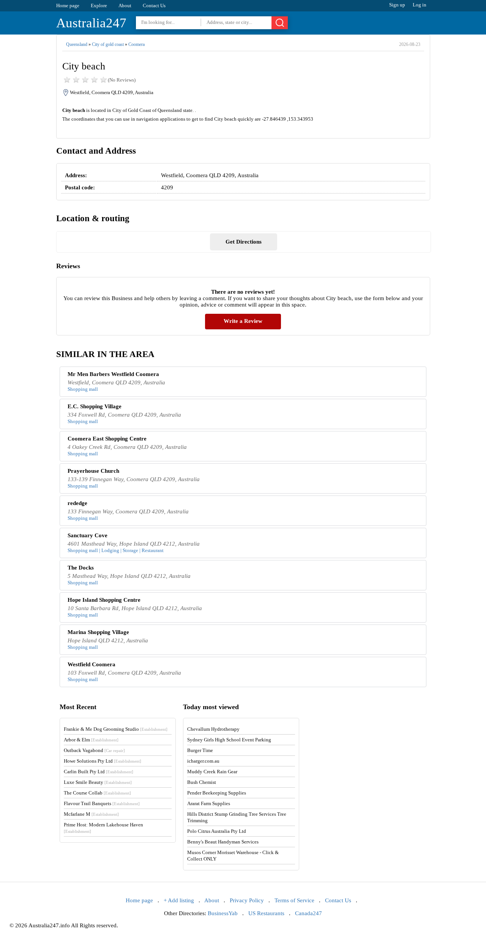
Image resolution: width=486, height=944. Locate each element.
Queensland (76, 44)
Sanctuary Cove (87, 535)
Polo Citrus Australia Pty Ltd (216, 831)
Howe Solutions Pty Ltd (102, 761)
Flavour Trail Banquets (102, 803)
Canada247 (308, 913)
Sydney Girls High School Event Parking (229, 740)
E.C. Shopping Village (95, 406)
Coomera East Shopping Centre (107, 439)
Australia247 (91, 23)
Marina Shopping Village (98, 632)
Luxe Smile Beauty (98, 782)
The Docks (81, 568)
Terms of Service (294, 900)
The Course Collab (97, 793)
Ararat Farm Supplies (208, 803)
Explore (99, 5)
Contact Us (154, 5)
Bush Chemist (201, 782)
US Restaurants (266, 913)
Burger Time (200, 750)
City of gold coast (108, 44)
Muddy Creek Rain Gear (212, 771)
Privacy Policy (247, 900)
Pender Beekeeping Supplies (216, 793)
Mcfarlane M (91, 814)
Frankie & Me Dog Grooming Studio (115, 729)
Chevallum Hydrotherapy (213, 729)
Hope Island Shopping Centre (104, 600)
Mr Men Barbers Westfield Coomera (113, 374)
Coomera (136, 44)
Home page (67, 5)
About (124, 5)
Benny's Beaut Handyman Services (223, 842)
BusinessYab (223, 913)
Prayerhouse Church (93, 471)
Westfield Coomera (91, 664)
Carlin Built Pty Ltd (98, 771)
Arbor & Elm (91, 740)
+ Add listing (179, 900)
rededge (77, 503)
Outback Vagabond (94, 750)
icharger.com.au (203, 761)
